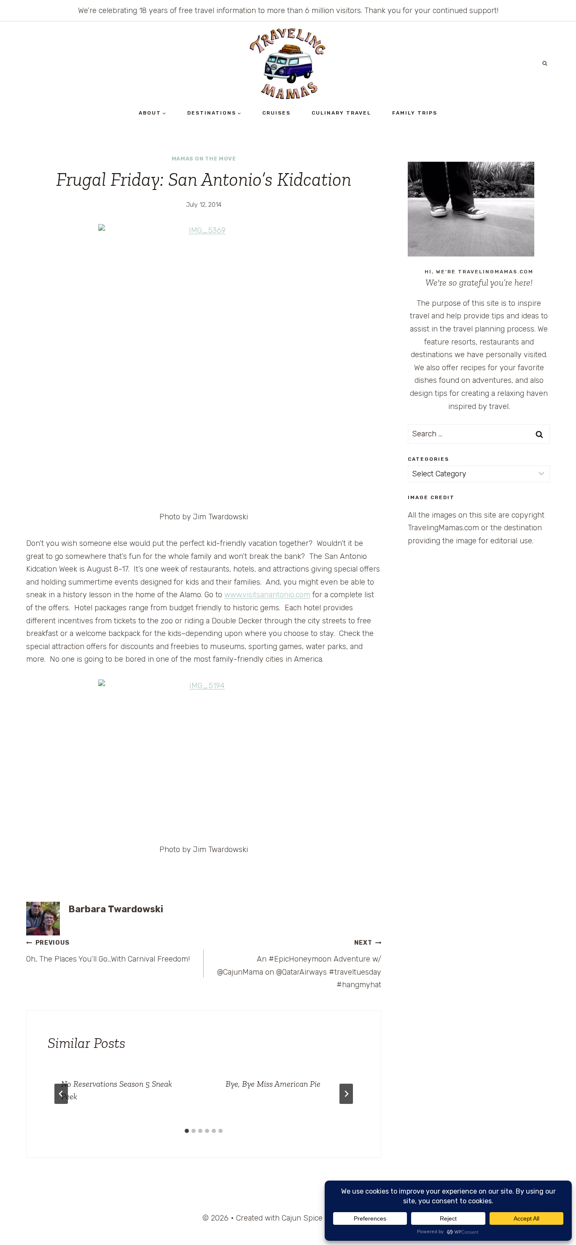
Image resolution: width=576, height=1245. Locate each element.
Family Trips (414, 113)
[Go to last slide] (61, 1094)
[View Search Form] (545, 64)
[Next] (346, 1094)
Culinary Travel (341, 113)
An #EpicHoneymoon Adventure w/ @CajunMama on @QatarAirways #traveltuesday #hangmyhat (299, 964)
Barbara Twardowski (115, 909)
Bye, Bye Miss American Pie (273, 1084)
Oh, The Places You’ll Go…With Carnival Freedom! (108, 951)
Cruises (276, 113)
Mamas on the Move (204, 158)
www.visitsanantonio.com (267, 594)
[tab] (187, 1131)
